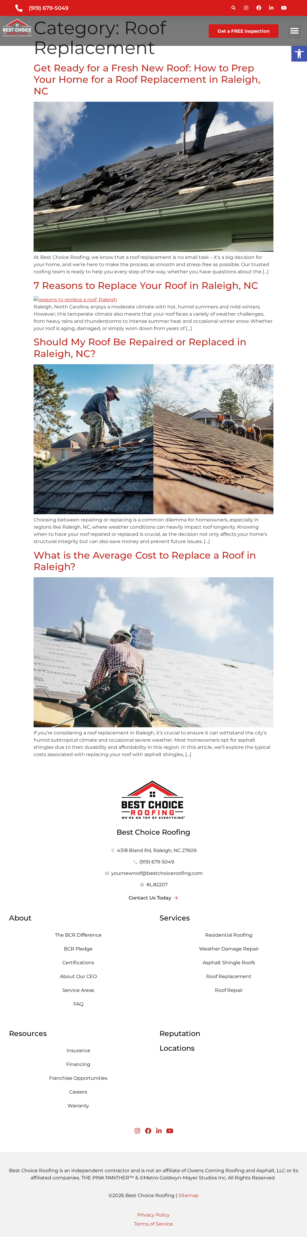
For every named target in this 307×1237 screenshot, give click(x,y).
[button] (233, 8)
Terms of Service (153, 1224)
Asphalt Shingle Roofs (229, 962)
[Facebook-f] (259, 8)
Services (174, 918)
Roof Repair (229, 990)
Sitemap (188, 1195)
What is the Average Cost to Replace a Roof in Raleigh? (145, 560)
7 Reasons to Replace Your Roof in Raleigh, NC (146, 285)
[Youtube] (284, 8)
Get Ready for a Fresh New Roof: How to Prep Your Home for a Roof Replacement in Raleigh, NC (147, 79)
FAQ (78, 1004)
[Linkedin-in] (271, 8)
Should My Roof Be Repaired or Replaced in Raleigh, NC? (140, 347)
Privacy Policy (153, 1215)
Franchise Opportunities (78, 1078)
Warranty (78, 1106)
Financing (78, 1064)
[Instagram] (246, 8)
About (20, 918)
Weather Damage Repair (229, 949)
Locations (177, 1048)
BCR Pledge (78, 949)
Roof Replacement (229, 976)
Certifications (78, 962)
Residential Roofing (228, 935)
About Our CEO (78, 976)
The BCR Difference (78, 935)
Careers (78, 1092)
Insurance (78, 1050)
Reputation (179, 1033)
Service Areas (78, 990)
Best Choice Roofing (153, 832)
